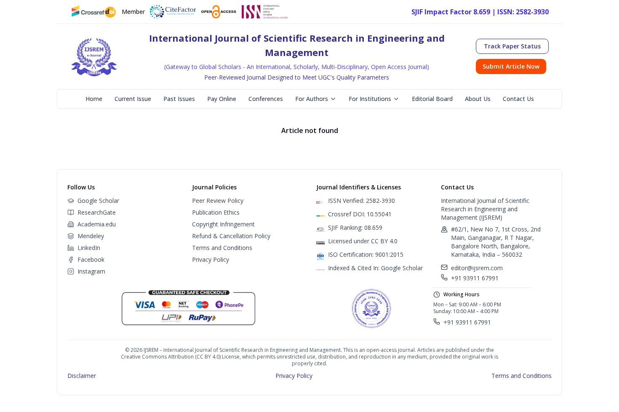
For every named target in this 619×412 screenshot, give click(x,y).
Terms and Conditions (222, 248)
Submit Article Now (511, 66)
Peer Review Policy (217, 201)
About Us (478, 99)
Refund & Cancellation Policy (231, 236)
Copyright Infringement (223, 224)
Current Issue (133, 99)
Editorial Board (432, 99)
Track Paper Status (512, 46)
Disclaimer (81, 376)
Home (93, 99)
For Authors (311, 99)
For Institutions (370, 99)
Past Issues (179, 99)
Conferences (265, 99)
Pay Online (221, 99)
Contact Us (518, 99)
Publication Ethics (216, 212)
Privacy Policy (210, 259)
